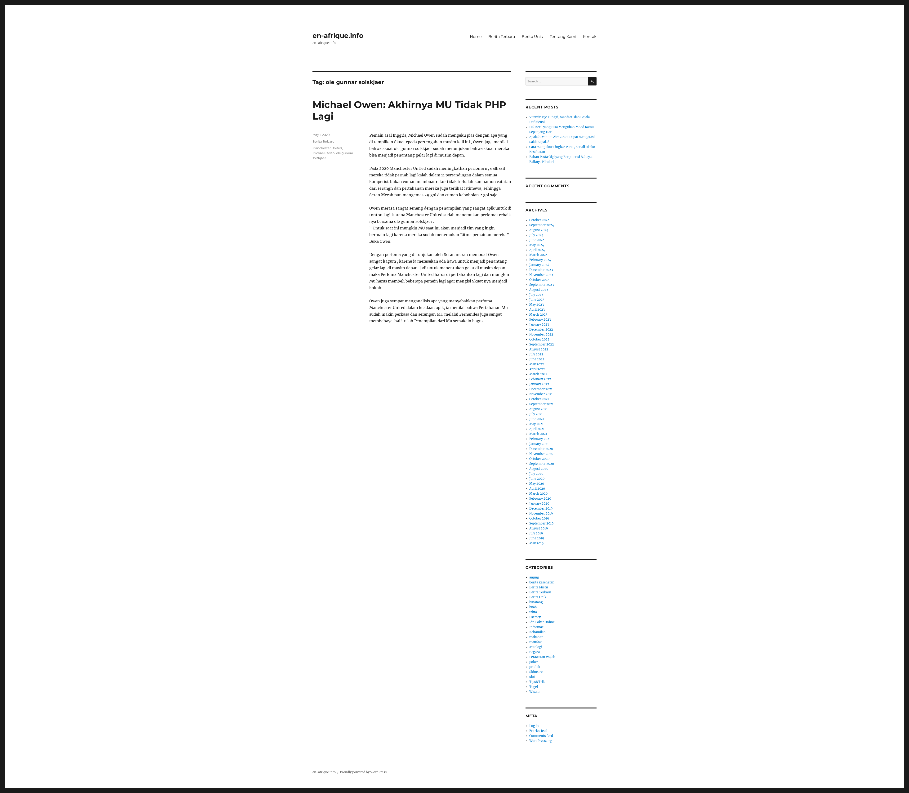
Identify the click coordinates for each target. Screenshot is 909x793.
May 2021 (536, 424)
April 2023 (537, 310)
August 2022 (538, 349)
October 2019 (539, 518)
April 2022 (537, 369)
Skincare (536, 672)
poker (533, 662)
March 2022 (538, 374)
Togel (533, 687)
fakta (533, 612)
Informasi (536, 627)
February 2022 (540, 379)
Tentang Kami (563, 36)
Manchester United (327, 148)
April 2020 (537, 489)
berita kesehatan (541, 582)
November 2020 (541, 454)
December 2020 (541, 449)
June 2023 (536, 300)
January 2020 (539, 504)
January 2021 (539, 444)
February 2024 (540, 260)
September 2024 (541, 225)
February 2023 (540, 320)
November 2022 (541, 334)
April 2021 (536, 429)
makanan (536, 637)
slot (532, 677)
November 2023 (541, 275)
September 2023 (541, 285)
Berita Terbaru (501, 36)
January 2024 (539, 265)
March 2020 (538, 494)
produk (534, 667)
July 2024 (536, 235)
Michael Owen (323, 153)
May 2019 (536, 543)
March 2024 (538, 255)
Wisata (534, 692)
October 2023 (539, 280)
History (535, 617)
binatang (536, 602)
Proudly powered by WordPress (363, 772)
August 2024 (538, 230)
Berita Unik (532, 36)
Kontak (590, 36)
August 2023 (538, 290)
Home (476, 36)
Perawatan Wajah (542, 657)
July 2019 (536, 533)
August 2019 (538, 528)
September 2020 (541, 464)
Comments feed (541, 736)
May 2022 (536, 364)
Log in (534, 726)
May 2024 (536, 245)
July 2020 (536, 474)
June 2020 (536, 479)
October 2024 (539, 220)
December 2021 (541, 389)
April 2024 (537, 250)
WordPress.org (540, 741)
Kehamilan (537, 632)
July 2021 (536, 414)
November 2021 (541, 394)
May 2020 (536, 484)
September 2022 (541, 344)
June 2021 (536, 419)
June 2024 (536, 240)
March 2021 (538, 434)
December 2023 (541, 270)
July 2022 (536, 354)
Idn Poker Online (542, 622)
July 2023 (536, 295)
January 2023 (539, 325)
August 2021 (538, 409)
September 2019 (541, 523)
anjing (534, 577)
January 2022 (539, 384)
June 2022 (536, 359)
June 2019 (536, 538)
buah (533, 607)
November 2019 (541, 513)
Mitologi (535, 647)
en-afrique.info (337, 35)
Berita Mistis (538, 587)
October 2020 (539, 459)
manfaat (535, 642)
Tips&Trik (537, 682)
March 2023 (538, 315)
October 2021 (539, 399)
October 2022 (539, 339)
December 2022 (541, 329)
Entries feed (538, 731)
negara (534, 652)
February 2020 (540, 499)
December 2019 (541, 508)
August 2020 (538, 469)
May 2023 (536, 305)
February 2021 (540, 439)
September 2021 (541, 404)
